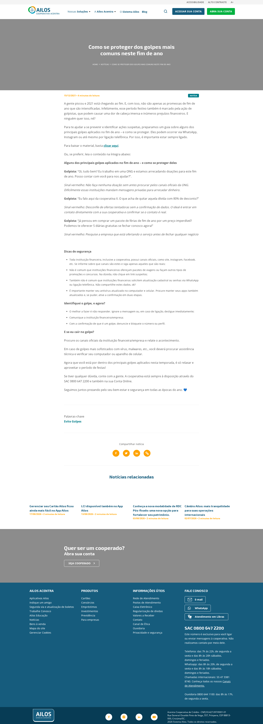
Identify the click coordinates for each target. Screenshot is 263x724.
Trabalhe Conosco (40, 611)
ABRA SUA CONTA (221, 11)
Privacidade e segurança (147, 632)
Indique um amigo (41, 602)
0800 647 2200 (209, 628)
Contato (137, 619)
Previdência (88, 615)
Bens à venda (38, 624)
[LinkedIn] (136, 453)
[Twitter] (126, 453)
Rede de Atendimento (146, 598)
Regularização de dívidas (148, 611)
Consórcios (87, 602)
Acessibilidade (195, 2)
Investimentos (89, 611)
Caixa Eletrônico (142, 607)
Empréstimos (89, 607)
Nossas (78, 11)
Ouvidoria (139, 628)
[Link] (147, 453)
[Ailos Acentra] (62, 715)
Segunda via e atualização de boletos (52, 607)
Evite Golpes (72, 421)
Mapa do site (37, 628)
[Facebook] (116, 453)
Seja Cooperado (80, 563)
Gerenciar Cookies (40, 632)
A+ (232, 2)
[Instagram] (124, 717)
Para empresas (90, 619)
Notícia (193, 95)
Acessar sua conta (188, 11)
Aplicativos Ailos (39, 598)
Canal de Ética (141, 624)
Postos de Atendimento (147, 602)
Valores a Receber (143, 615)
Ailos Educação (38, 615)
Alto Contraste (217, 2)
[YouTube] (154, 717)
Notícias (34, 619)
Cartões (85, 598)
